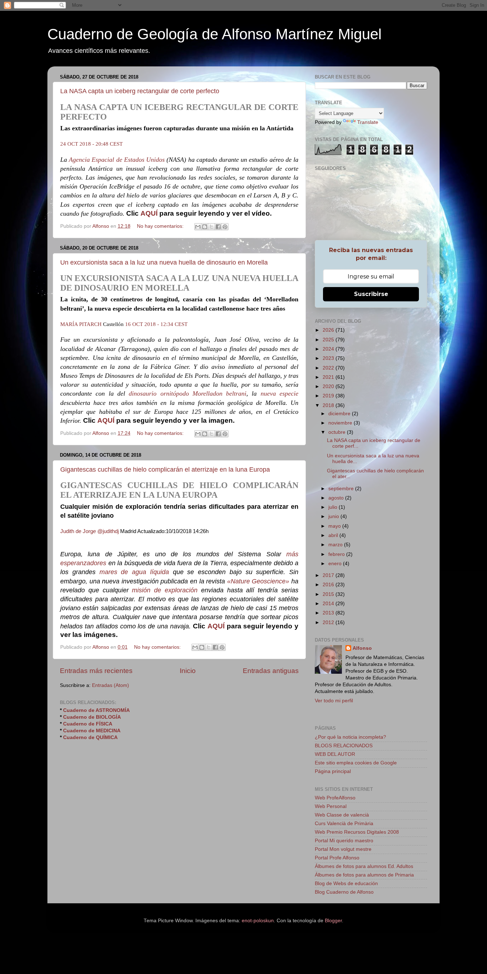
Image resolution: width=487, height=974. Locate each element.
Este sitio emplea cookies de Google (356, 762)
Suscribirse (371, 294)
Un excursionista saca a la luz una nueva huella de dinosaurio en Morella (164, 262)
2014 (329, 603)
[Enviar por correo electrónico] (197, 226)
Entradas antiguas (271, 670)
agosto (336, 498)
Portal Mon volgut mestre (343, 849)
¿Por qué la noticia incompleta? (350, 737)
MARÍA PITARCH (81, 324)
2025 (329, 339)
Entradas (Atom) (110, 685)
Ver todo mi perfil (334, 700)
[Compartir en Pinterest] (225, 226)
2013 (329, 613)
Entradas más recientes (96, 670)
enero (335, 563)
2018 (329, 405)
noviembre (341, 423)
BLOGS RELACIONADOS (344, 745)
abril (333, 535)
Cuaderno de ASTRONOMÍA (96, 710)
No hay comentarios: (161, 226)
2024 (329, 349)
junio (334, 516)
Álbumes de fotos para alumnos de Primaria (364, 875)
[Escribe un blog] (204, 226)
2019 (329, 395)
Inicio (188, 670)
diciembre (340, 413)
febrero (337, 554)
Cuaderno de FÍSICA (87, 724)
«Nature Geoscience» (258, 581)
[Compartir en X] (211, 226)
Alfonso (362, 648)
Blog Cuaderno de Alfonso (344, 892)
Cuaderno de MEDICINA (92, 730)
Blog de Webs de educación (346, 883)
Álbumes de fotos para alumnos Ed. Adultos (364, 866)
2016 (329, 584)
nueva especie (279, 393)
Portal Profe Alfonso (337, 857)
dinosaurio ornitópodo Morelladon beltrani (187, 393)
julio (333, 507)
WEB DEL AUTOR (335, 754)
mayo (335, 526)
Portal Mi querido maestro (344, 840)
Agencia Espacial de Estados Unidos (117, 159)
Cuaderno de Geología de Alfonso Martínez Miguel (214, 34)
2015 (329, 594)
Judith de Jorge (78, 531)
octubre (337, 432)
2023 (329, 358)
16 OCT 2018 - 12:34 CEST (156, 324)
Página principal (333, 771)
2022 (329, 368)
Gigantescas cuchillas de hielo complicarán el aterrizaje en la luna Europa (165, 469)
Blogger (333, 920)
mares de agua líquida (134, 572)
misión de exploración (165, 590)
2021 (329, 377)
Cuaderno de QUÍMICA (90, 737)
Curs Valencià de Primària (344, 823)
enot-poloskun (258, 920)
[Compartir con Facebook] (218, 226)
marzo (336, 544)
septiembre (341, 488)
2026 (329, 330)
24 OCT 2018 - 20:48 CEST (91, 144)
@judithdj (108, 531)
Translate (367, 122)
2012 (329, 622)
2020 (329, 386)
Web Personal (331, 806)
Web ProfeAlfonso (335, 797)
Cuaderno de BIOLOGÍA (92, 717)
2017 (329, 575)
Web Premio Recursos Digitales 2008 (357, 832)
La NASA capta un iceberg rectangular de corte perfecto (139, 91)
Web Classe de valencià (342, 815)
